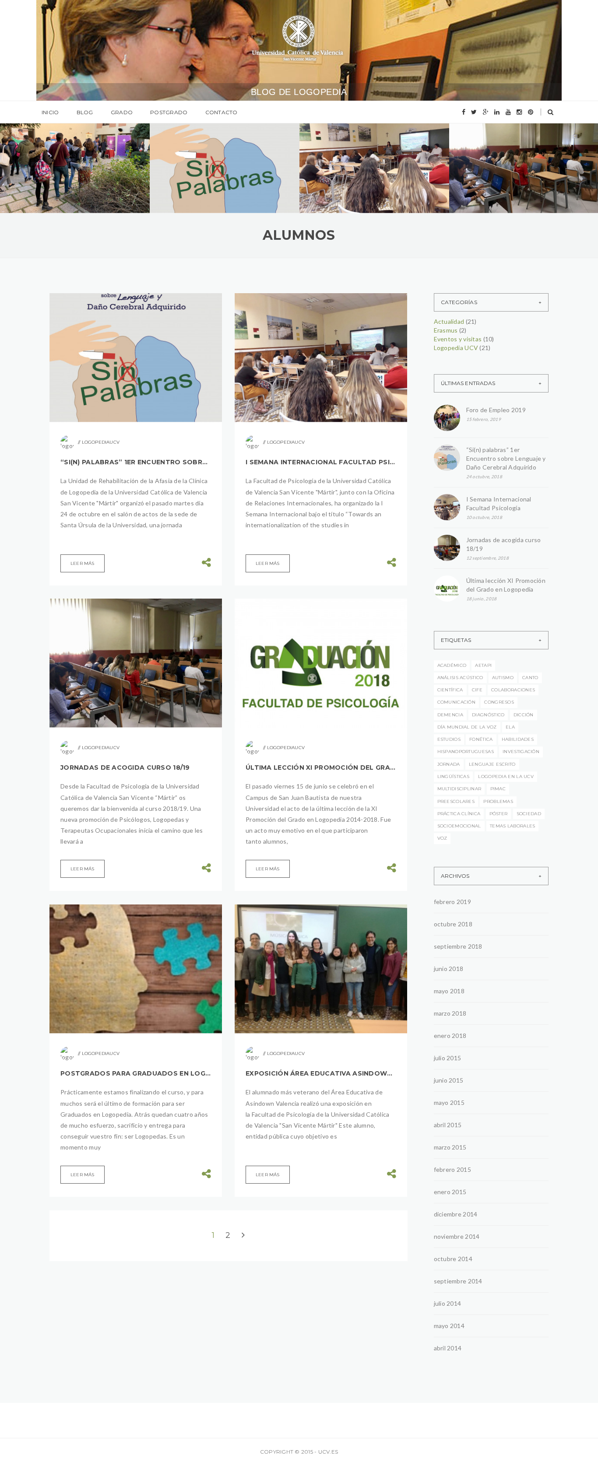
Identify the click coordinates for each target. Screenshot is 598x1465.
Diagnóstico (488, 715)
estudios (449, 739)
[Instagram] (519, 112)
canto (530, 677)
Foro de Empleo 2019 (70, 172)
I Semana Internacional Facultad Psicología (371, 185)
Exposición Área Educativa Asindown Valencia (321, 1073)
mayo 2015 (449, 1102)
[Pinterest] (530, 112)
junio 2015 (449, 1080)
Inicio (50, 112)
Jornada (448, 764)
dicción (524, 715)
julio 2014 (447, 1303)
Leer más (82, 563)
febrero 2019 (452, 901)
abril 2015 (448, 1125)
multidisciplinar (459, 789)
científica (450, 690)
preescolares (456, 801)
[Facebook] (463, 112)
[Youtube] (508, 112)
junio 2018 (449, 968)
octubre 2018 (453, 924)
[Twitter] (474, 112)
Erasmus (341, 158)
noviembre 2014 (457, 1236)
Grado (122, 112)
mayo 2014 (449, 1325)
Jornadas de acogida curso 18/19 (125, 767)
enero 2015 (450, 1191)
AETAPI (483, 665)
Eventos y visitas (202, 151)
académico (452, 665)
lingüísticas (453, 776)
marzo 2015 (450, 1147)
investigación (521, 751)
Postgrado (168, 112)
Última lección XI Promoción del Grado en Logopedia (321, 767)
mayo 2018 (449, 991)
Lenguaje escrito (492, 764)
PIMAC (498, 789)
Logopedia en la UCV (506, 776)
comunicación (456, 702)
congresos (499, 702)
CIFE (477, 690)
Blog (85, 112)
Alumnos (233, 138)
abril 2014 (448, 1348)
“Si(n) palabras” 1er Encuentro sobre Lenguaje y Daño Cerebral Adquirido (135, 462)
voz (442, 838)
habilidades (518, 739)
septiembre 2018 (458, 946)
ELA (510, 727)
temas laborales (512, 826)
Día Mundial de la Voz (467, 727)
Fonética (480, 739)
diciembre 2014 (456, 1214)
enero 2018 (450, 1035)
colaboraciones (513, 690)
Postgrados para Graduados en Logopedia (135, 1073)
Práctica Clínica (459, 814)
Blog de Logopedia (299, 92)
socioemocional (459, 826)
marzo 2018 (450, 1013)
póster (498, 814)
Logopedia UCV (199, 163)
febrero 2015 (452, 1169)
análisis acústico (460, 677)
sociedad (529, 814)
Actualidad (195, 138)
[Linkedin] (497, 112)
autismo (503, 677)
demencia (450, 715)
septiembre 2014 (458, 1281)
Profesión (43, 155)
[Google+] (486, 112)
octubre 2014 (453, 1258)
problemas (498, 801)
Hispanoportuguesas (465, 751)
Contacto (221, 112)
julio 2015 (447, 1058)
